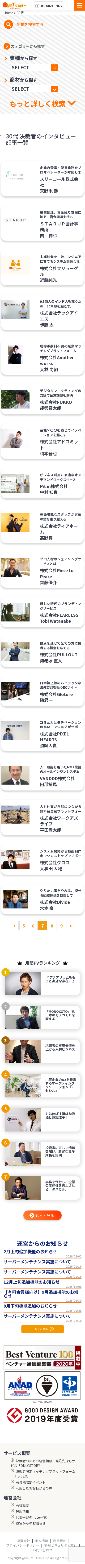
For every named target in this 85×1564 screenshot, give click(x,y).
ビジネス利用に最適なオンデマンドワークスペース (60, 477)
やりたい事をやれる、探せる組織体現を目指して (60, 893)
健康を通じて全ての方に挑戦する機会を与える (60, 645)
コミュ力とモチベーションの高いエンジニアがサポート (60, 727)
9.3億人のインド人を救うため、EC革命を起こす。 (60, 303)
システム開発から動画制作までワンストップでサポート (60, 856)
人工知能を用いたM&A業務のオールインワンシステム (60, 769)
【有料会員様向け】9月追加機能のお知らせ (41, 1294)
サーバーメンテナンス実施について (37, 1261)
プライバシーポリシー (22, 1545)
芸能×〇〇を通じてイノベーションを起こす (60, 432)
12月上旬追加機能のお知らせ (32, 1282)
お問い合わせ (42, 1550)
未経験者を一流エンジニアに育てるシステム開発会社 (60, 259)
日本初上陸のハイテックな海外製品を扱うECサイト (60, 685)
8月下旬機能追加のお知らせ (30, 1306)
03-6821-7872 (51, 5)
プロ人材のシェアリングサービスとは (60, 561)
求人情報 (41, 1541)
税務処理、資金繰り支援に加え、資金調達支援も (60, 214)
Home (8, 12)
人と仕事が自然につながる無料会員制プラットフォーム (60, 811)
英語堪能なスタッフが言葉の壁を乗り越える (60, 516)
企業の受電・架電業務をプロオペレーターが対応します (60, 172)
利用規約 (59, 1541)
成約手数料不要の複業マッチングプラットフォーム (60, 348)
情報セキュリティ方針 (60, 1545)
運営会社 (23, 1541)
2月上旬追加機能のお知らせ (30, 1251)
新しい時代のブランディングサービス (60, 606)
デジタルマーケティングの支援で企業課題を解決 (60, 393)
